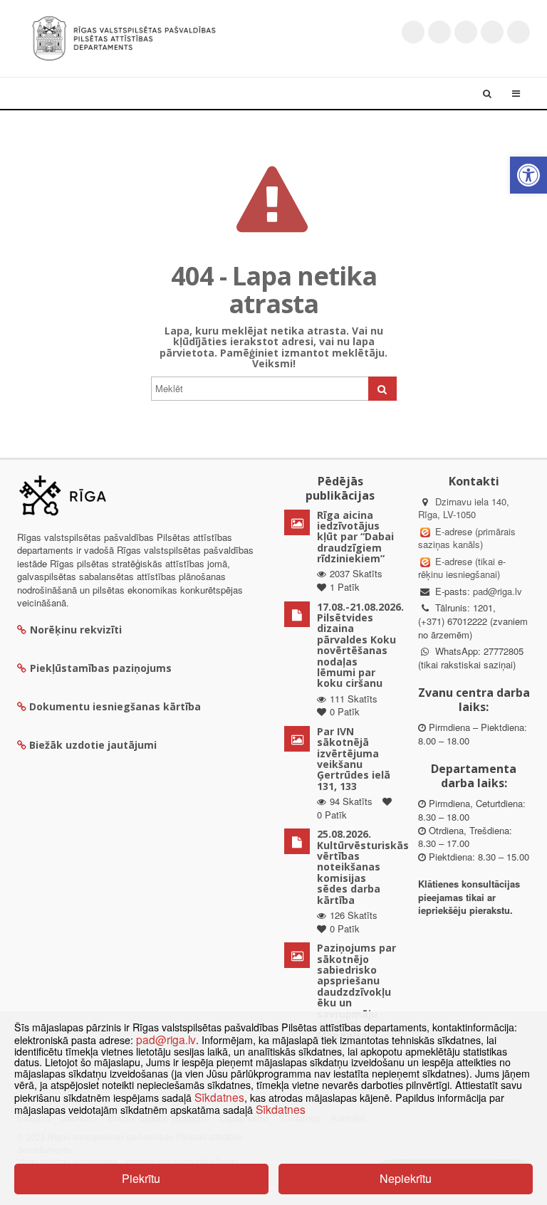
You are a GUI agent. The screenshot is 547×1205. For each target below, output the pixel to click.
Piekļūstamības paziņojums (101, 668)
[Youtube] (465, 32)
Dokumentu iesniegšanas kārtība (115, 706)
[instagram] (492, 32)
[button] (528, 175)
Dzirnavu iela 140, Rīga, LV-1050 (463, 508)
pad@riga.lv (497, 591)
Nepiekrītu (406, 1178)
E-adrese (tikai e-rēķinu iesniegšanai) (462, 568)
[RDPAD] (124, 36)
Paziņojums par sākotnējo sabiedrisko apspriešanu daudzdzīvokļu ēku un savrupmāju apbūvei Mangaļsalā (356, 991)
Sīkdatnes (219, 1097)
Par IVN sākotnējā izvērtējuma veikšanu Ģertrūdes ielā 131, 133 (353, 759)
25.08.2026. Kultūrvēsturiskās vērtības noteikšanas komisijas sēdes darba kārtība (363, 866)
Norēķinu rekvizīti (76, 629)
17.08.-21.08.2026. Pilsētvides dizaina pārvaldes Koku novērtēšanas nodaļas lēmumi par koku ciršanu (360, 645)
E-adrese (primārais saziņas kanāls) (467, 538)
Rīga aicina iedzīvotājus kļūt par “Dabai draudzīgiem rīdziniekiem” (355, 537)
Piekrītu (141, 1178)
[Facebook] (439, 32)
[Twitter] (413, 32)
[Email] (518, 32)
